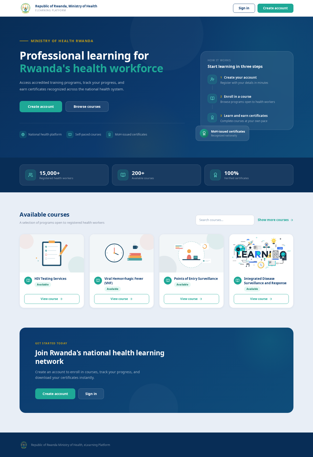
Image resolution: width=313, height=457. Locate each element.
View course (49, 299)
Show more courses (273, 220)
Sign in (244, 8)
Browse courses (87, 106)
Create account (275, 8)
